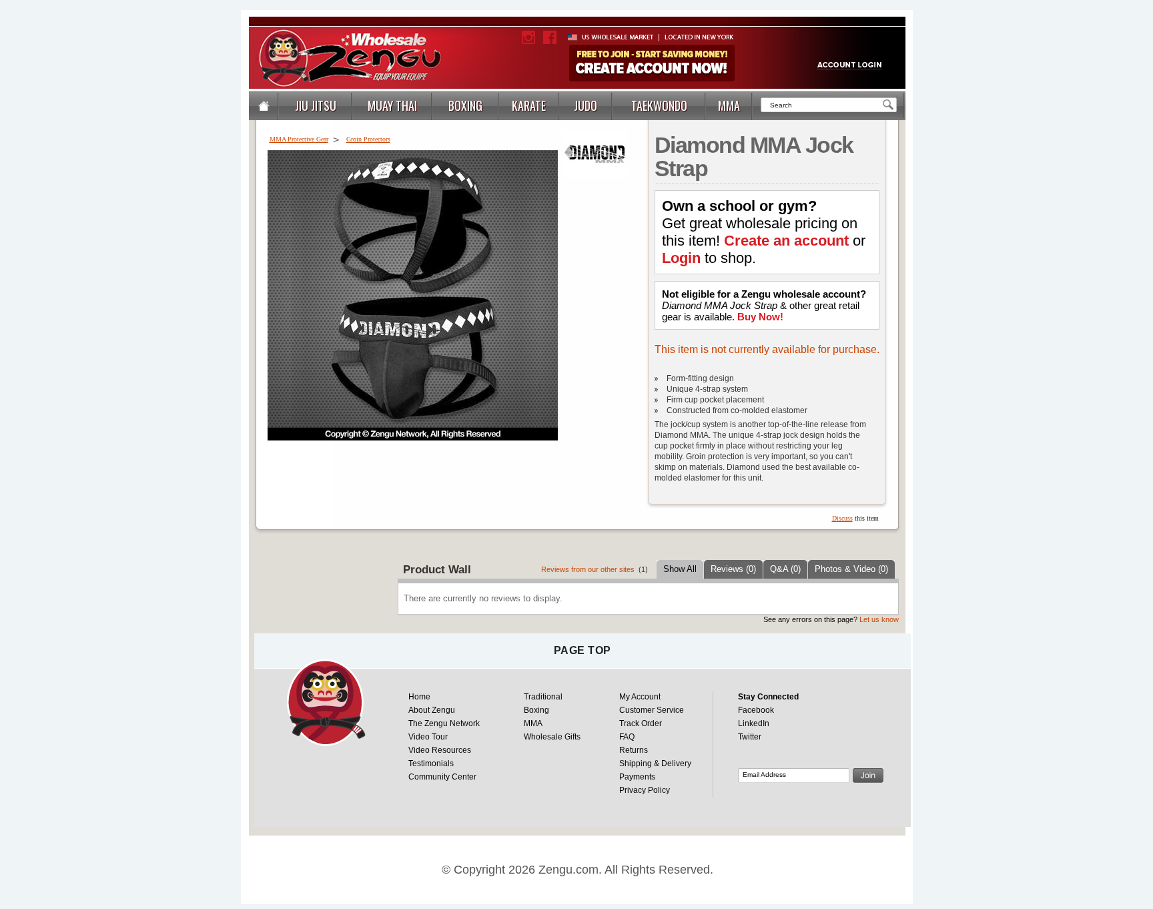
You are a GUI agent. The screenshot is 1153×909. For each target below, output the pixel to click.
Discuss (842, 518)
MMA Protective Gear (299, 139)
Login (681, 258)
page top (582, 650)
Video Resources (439, 750)
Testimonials (431, 763)
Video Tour (428, 736)
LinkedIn (753, 723)
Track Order (640, 723)
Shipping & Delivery (655, 763)
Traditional (543, 696)
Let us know (879, 619)
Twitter (749, 736)
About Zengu (431, 710)
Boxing (536, 710)
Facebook (756, 710)
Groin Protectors (368, 139)
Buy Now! (760, 316)
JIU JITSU (315, 105)
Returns (633, 750)
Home (419, 696)
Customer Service (651, 710)
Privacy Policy (644, 790)
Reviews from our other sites (588, 569)
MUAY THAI (392, 105)
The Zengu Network (444, 723)
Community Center (442, 777)
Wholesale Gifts (552, 736)
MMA (533, 723)
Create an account (786, 240)
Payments (637, 777)
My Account (640, 696)
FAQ (627, 736)
